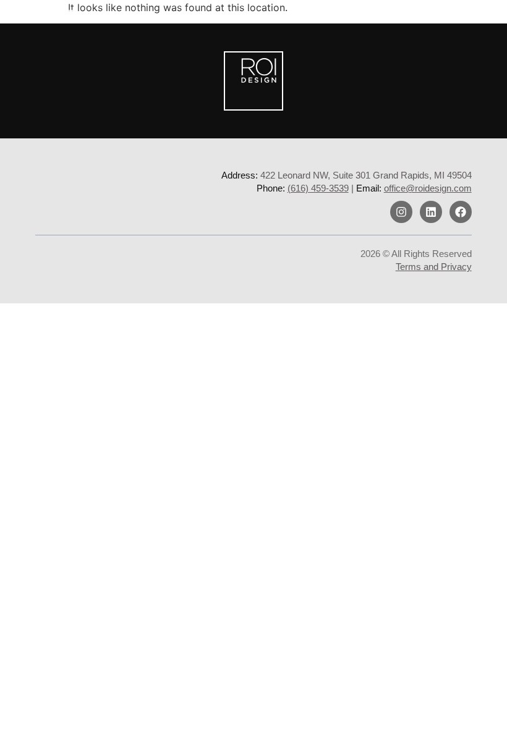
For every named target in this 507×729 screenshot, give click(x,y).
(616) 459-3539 (318, 188)
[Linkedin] (431, 212)
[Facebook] (460, 212)
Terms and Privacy (434, 266)
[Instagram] (401, 212)
